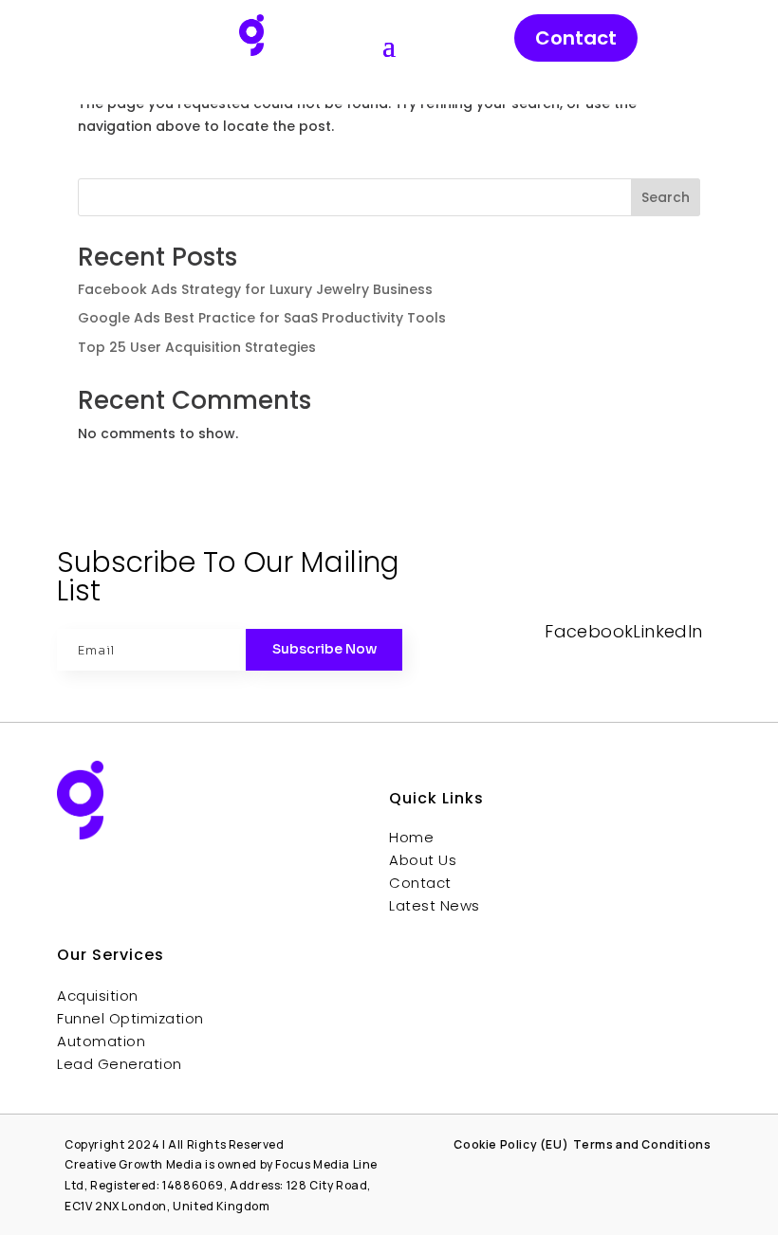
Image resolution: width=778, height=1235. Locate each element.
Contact (576, 38)
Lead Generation (119, 1064)
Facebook (589, 631)
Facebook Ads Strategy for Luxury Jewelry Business (255, 289)
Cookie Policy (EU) (511, 1144)
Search (665, 197)
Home (411, 837)
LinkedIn (667, 631)
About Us (422, 860)
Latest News (434, 905)
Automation (101, 1041)
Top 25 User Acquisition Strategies (197, 347)
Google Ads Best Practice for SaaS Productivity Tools (262, 317)
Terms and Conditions (643, 1144)
